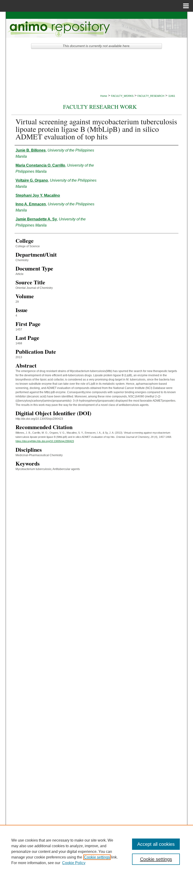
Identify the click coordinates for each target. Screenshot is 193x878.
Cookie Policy (73, 863)
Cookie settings (97, 857)
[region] (96, 851)
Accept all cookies (156, 844)
